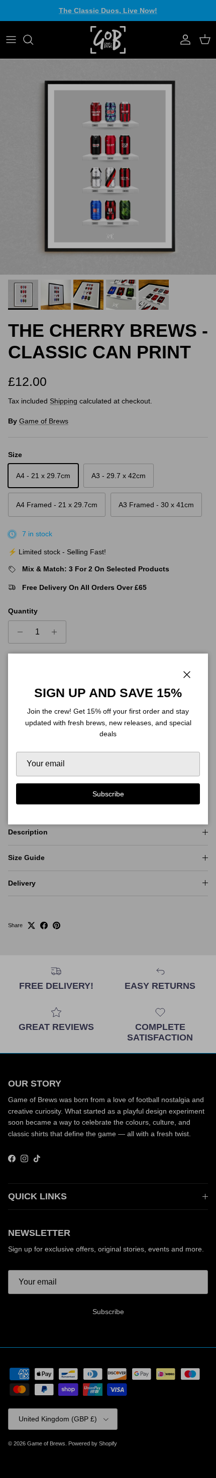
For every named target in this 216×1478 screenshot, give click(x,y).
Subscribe (108, 794)
